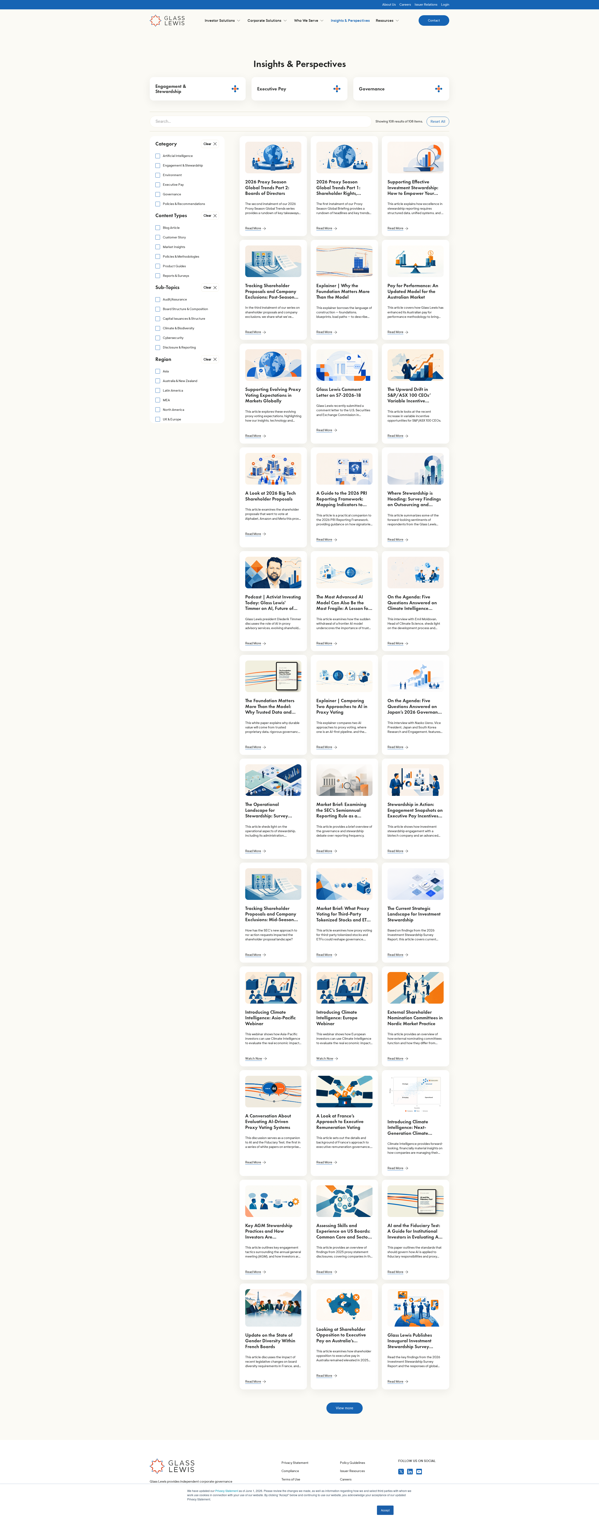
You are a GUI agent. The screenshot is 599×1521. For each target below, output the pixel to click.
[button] (222, 20)
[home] (167, 20)
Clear (207, 144)
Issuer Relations (426, 5)
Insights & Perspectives (350, 20)
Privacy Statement (226, 1491)
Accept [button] (385, 1510)
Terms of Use (290, 1479)
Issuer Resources (352, 1471)
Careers (405, 5)
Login (445, 5)
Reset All (438, 121)
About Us (389, 5)
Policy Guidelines (352, 1463)
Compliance (290, 1471)
